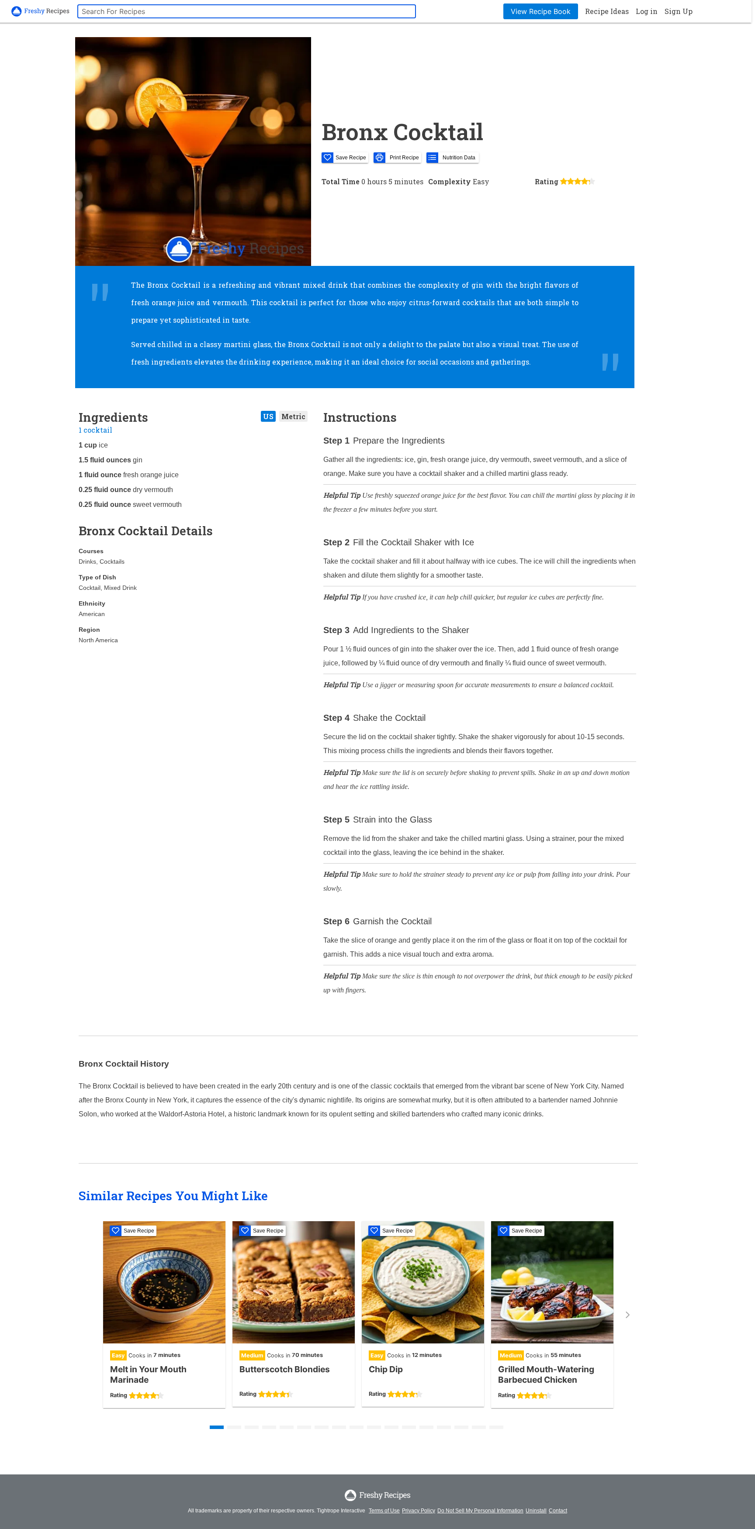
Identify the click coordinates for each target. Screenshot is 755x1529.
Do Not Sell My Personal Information (480, 1511)
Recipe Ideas (607, 11)
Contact (558, 1511)
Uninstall (536, 1511)
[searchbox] (246, 11)
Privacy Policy (418, 1511)
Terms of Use (384, 1511)
